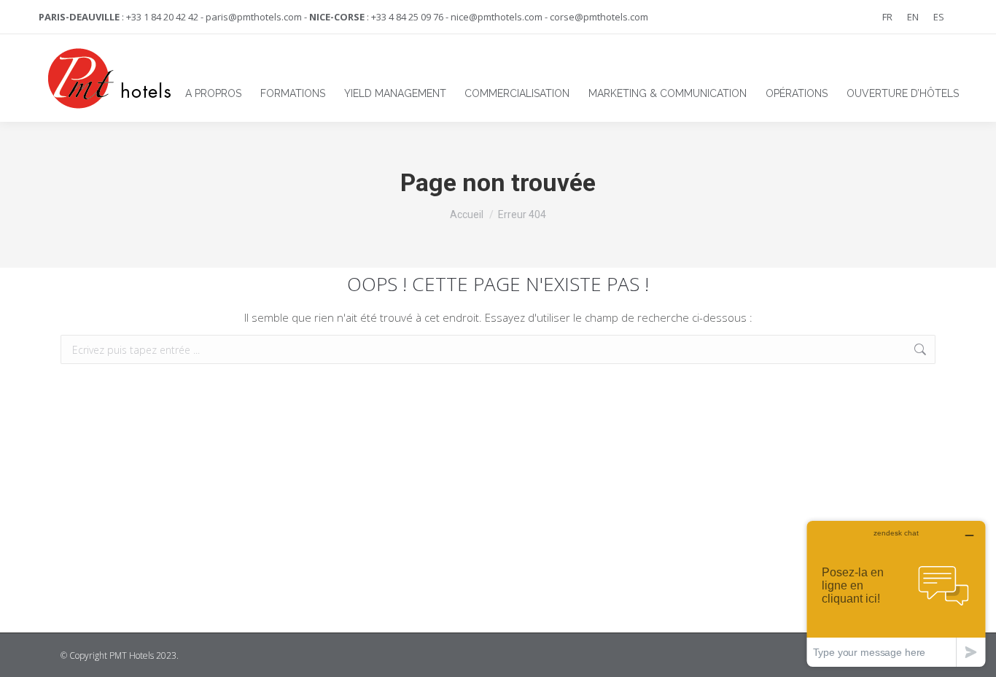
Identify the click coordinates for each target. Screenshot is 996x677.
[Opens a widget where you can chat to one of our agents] (896, 593)
